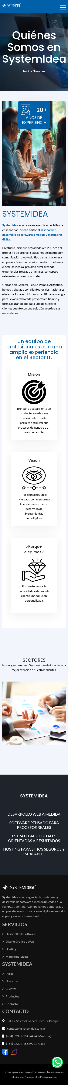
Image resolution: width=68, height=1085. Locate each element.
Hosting (11, 949)
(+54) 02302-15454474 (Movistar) (28, 1036)
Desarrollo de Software (21, 934)
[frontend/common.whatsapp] (57, 1062)
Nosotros (12, 981)
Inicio (26, 71)
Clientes (11, 988)
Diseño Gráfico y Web (20, 941)
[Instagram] (14, 1051)
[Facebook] (5, 1051)
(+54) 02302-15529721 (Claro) (26, 1043)
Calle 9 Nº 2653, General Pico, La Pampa (32, 1021)
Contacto (12, 1004)
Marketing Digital (17, 956)
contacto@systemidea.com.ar (26, 1028)
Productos (12, 996)
